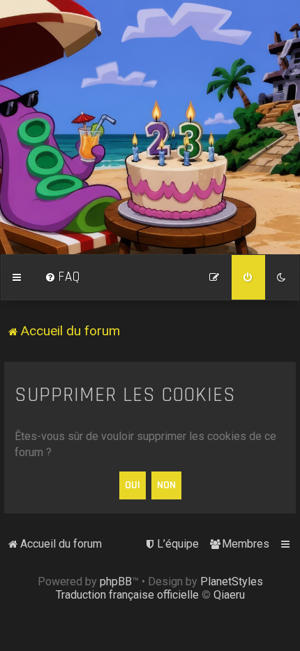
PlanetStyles (231, 581)
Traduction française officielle (127, 594)
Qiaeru (229, 594)
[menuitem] (63, 277)
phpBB (116, 581)
